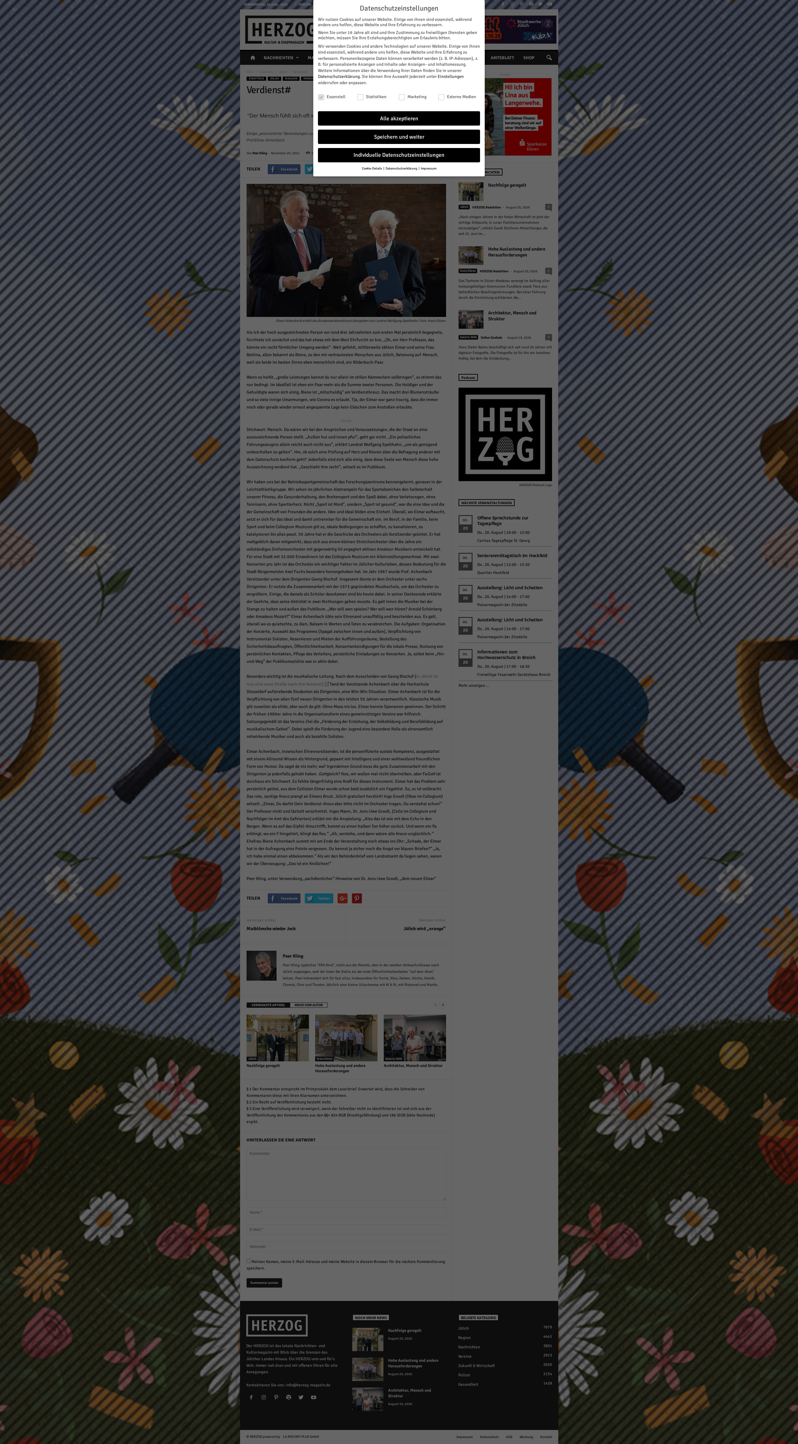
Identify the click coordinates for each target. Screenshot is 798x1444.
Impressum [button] (428, 168)
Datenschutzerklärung (339, 76)
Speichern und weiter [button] (399, 137)
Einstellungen (451, 76)
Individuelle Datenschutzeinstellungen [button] (399, 155)
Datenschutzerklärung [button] (402, 168)
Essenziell (336, 96)
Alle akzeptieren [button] (399, 118)
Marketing (416, 96)
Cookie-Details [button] (372, 168)
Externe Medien (461, 96)
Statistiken (376, 96)
